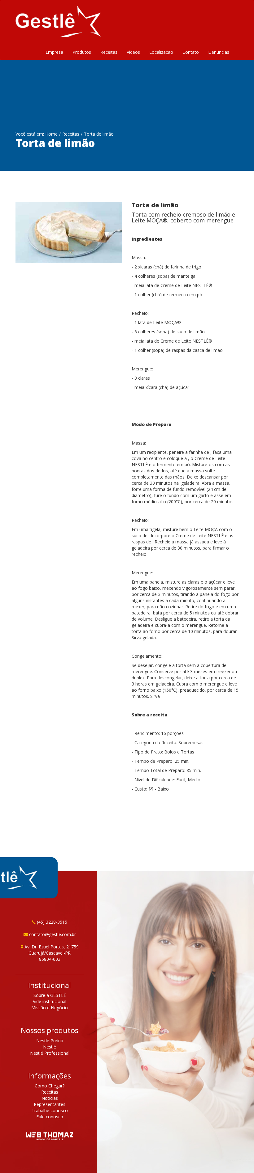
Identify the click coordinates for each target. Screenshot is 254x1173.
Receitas (108, 52)
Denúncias (218, 52)
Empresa (54, 52)
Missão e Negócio (49, 1008)
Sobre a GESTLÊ (49, 995)
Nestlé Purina (49, 1041)
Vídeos (133, 52)
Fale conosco (49, 1117)
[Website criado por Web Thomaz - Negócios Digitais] (49, 1137)
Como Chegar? (49, 1086)
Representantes (49, 1104)
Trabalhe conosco (50, 1110)
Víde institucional (49, 1001)
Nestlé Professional (49, 1053)
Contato (190, 52)
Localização (161, 52)
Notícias (50, 1098)
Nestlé (49, 1047)
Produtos (81, 52)
